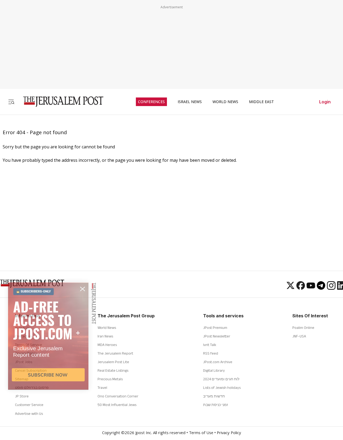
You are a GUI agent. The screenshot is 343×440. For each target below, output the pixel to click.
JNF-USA (299, 336)
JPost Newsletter (216, 336)
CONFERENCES (151, 102)
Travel (102, 387)
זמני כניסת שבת (215, 405)
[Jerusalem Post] (59, 101)
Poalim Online (303, 327)
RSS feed (210, 353)
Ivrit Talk (209, 345)
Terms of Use (201, 433)
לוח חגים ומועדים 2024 (221, 379)
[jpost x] (290, 288)
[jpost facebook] (300, 288)
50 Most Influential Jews (117, 405)
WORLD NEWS (225, 102)
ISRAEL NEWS (190, 102)
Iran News (105, 336)
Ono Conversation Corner (118, 396)
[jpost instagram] (331, 288)
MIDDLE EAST (261, 102)
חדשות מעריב (214, 396)
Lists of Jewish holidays (222, 387)
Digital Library (214, 370)
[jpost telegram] (321, 288)
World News (107, 327)
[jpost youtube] (311, 288)
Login (325, 101)
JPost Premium (215, 327)
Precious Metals (110, 379)
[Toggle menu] (11, 101)
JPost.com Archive (217, 362)
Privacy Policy (229, 433)
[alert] (48, 375)
